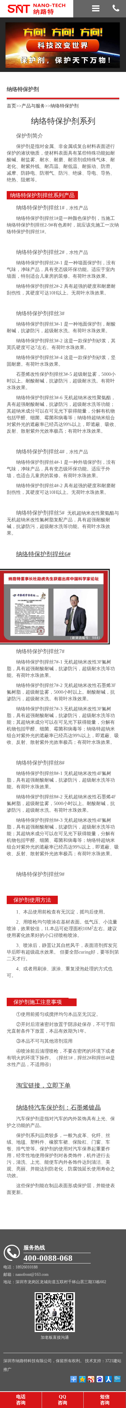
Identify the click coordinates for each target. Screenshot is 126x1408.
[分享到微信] (117, 1379)
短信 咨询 (105, 1399)
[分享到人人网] (108, 1379)
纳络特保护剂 (64, 105)
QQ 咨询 (62, 1399)
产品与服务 (33, 105)
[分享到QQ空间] (82, 1379)
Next (116, 39)
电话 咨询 (21, 1399)
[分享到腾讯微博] (99, 1379)
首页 (11, 105)
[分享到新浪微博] (91, 1379)
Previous (10, 39)
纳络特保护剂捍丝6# (43, 554)
